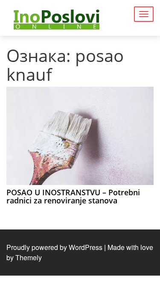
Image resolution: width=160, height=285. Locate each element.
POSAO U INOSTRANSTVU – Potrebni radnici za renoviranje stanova (73, 196)
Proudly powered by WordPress (54, 247)
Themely (28, 257)
